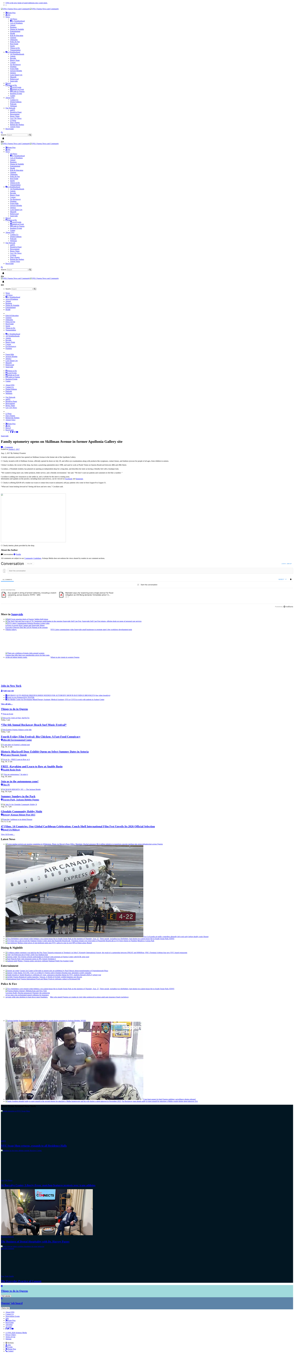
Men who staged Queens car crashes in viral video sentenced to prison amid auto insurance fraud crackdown (89, 997)
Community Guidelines (32, 558)
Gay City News (15, 118)
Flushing (13, 67)
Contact (10, 1351)
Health (12, 33)
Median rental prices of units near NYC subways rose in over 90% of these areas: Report (54, 943)
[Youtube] (17, 432)
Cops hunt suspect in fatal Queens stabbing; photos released (169, 1099)
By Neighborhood (18, 21)
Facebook (68, 479)
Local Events (16, 87)
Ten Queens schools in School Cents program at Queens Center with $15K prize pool (53, 957)
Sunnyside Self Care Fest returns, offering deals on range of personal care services (111, 621)
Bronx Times (15, 116)
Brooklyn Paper (16, 112)
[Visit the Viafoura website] (288, 607)
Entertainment (15, 31)
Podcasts (13, 104)
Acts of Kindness (16, 23)
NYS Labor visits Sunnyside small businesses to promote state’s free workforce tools (91, 630)
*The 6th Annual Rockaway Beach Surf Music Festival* (33, 724)
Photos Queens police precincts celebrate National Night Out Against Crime (45, 961)
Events (10, 1347)
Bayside (13, 58)
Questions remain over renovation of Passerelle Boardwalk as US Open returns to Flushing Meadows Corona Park (112, 941)
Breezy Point (15, 60)
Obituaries (14, 40)
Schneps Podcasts (7, 1237)
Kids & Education (16, 35)
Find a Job (5, 1308)
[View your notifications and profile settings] (3, 138)
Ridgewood (14, 79)
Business (13, 27)
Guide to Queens (18, 91)
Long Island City (16, 75)
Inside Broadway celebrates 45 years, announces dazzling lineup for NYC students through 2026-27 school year (60, 975)
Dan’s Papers (15, 122)
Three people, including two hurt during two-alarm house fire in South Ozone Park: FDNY (137, 939)
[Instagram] (15, 432)
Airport (12, 25)
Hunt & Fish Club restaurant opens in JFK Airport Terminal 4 (33, 959)
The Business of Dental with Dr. (35, 1241)
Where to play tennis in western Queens (65, 657)
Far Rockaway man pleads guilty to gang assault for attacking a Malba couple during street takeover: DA (160, 1101)
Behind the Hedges (17, 125)
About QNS (10, 98)
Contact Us (14, 100)
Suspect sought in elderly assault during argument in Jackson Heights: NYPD (52, 1021)
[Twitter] (13, 432)
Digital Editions (15, 102)
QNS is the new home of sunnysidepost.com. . (27, 3)
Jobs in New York (11, 685)
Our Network (10, 108)
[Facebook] (10, 432)
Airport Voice (15, 127)
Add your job (8, 691)
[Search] (2, 133)
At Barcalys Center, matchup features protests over (48, 1185)
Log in (284, 563)
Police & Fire (15, 42)
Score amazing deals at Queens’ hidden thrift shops (29, 619)
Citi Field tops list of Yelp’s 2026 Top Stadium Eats (29, 955)
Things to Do (15, 48)
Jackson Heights (16, 71)
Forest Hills (14, 69)
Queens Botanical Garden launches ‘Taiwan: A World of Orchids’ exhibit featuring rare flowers (47, 977)
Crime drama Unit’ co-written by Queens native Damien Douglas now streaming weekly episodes (52, 973)
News (8, 17)
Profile (18, 554)
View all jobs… (7, 704)
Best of (8, 83)
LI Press (13, 120)
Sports (12, 46)
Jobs (8, 15)
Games (12, 96)
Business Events (16, 93)
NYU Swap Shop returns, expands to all (34, 1145)
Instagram (79, 479)
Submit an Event (18, 89)
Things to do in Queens (14, 709)
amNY (12, 110)
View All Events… (8, 834)
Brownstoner (15, 114)
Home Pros (11, 1349)
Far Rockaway (15, 64)
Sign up (289, 563)
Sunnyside (14, 81)
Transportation (15, 50)
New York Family (7, 1276)
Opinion (13, 38)
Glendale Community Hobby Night (21, 813)
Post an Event (8, 714)
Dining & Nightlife (17, 29)
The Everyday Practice (21, 1281)
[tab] (7, 579)
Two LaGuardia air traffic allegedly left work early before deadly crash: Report (175, 937)
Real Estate (14, 44)
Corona (13, 62)
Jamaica (13, 73)
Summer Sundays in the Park (20, 798)
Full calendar (6, 1296)
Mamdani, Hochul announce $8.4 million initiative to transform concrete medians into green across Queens (119, 844)
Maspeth (13, 77)
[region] (147, 585)
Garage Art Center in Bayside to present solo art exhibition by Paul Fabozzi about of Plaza (64, 971)
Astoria (12, 56)
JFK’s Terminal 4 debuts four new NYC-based (166, 953)
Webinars (13, 106)
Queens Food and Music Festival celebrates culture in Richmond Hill (50, 979)
